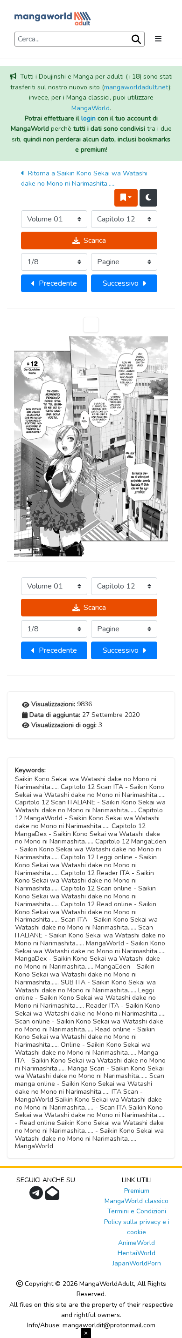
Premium (136, 1190)
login (88, 118)
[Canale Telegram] (37, 1195)
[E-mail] (53, 1195)
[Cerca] (135, 39)
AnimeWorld (136, 1242)
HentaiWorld (136, 1253)
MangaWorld (90, 108)
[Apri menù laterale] (158, 39)
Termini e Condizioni (136, 1211)
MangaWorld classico (136, 1201)
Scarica (95, 240)
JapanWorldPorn (136, 1263)
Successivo (121, 283)
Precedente (58, 283)
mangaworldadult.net (136, 87)
